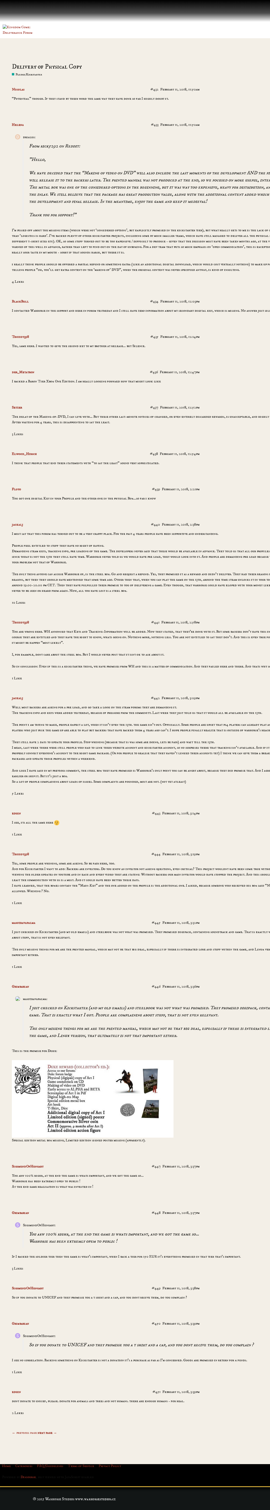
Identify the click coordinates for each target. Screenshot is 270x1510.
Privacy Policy (110, 1466)
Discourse (28, 1477)
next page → (47, 1432)
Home (6, 1466)
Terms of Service (81, 1466)
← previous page (24, 1432)
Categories (23, 1466)
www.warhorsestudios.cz (95, 1499)
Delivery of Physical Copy (47, 67)
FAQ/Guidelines (50, 1466)
